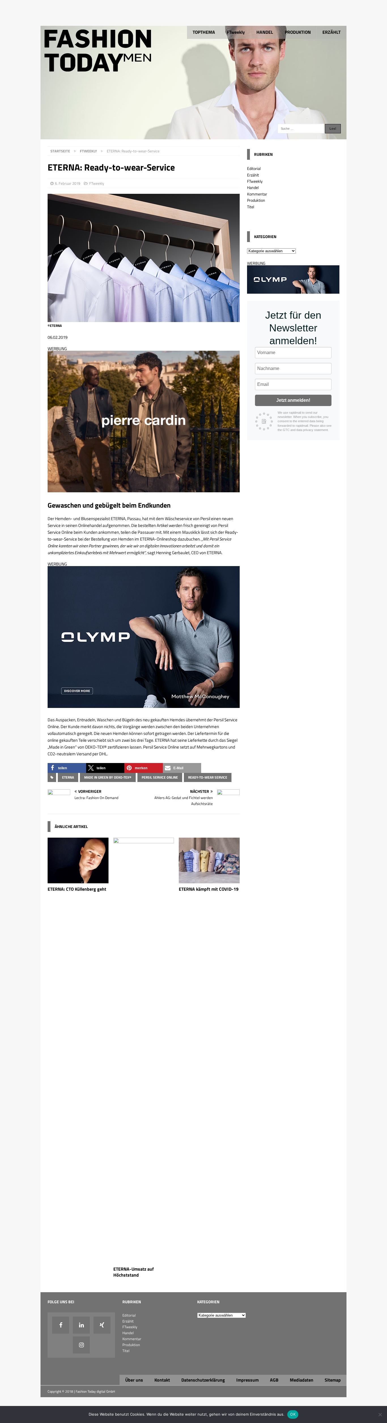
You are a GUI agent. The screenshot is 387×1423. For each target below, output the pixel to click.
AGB (274, 1379)
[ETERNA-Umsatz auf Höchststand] (143, 1260)
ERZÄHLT (331, 32)
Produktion (256, 200)
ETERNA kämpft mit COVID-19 (209, 889)
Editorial (254, 168)
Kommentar (257, 194)
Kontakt (162, 1379)
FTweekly (236, 32)
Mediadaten (301, 1379)
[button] (67, 768)
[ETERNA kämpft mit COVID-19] (209, 880)
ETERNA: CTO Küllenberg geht (77, 889)
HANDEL (264, 32)
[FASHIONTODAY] (193, 136)
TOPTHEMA (204, 32)
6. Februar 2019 (67, 183)
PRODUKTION (298, 32)
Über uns (134, 1379)
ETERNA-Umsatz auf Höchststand (133, 1272)
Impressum (247, 1379)
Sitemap (333, 1379)
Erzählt (253, 175)
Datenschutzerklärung (203, 1379)
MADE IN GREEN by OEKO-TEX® (107, 777)
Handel (253, 187)
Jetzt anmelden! (293, 400)
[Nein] (380, 1414)
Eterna (68, 777)
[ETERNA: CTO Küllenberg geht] (78, 880)
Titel (250, 207)
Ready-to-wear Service (207, 777)
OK (292, 1414)
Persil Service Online (160, 777)
